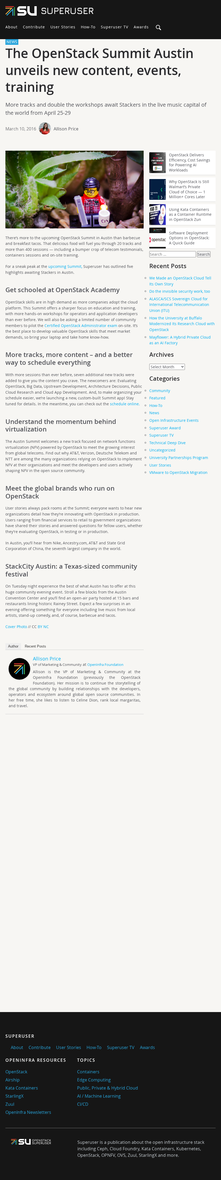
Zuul (9, 1104)
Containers (88, 1072)
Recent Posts (35, 646)
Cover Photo (16, 626)
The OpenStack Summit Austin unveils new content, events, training (99, 70)
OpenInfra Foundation (105, 664)
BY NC (43, 626)
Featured (157, 397)
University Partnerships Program (178, 457)
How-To (88, 26)
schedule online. (125, 403)
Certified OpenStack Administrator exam (80, 325)
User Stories (62, 26)
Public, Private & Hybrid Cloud (107, 1088)
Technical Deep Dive (167, 442)
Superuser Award (165, 427)
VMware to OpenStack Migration (178, 472)
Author (13, 646)
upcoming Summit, (65, 266)
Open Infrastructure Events (174, 420)
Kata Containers (21, 1088)
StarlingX (14, 1096)
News (154, 412)
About (11, 26)
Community (159, 390)
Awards (141, 26)
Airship (12, 1080)
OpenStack (16, 1072)
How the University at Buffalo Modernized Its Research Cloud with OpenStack (182, 323)
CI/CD (82, 1104)
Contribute (34, 26)
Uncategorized (162, 450)
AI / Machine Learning (99, 1096)
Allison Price (66, 129)
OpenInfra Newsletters (28, 1112)
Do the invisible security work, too (179, 291)
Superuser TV (114, 26)
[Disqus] (74, 793)
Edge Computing (94, 1080)
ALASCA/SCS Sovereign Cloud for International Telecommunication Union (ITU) (179, 304)
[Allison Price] (19, 678)
